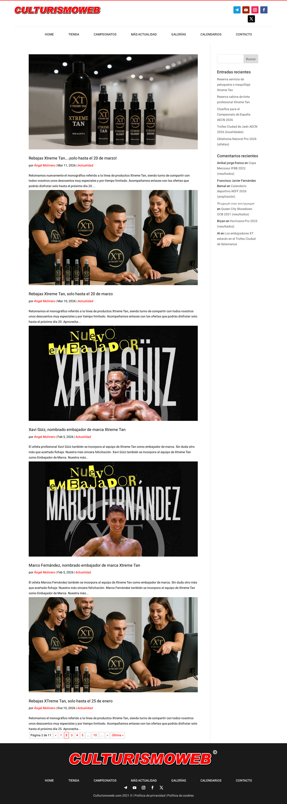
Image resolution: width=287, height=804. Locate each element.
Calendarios (210, 35)
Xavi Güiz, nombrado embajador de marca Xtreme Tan (77, 430)
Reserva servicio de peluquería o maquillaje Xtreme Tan (233, 84)
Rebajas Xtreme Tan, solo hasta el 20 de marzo (71, 294)
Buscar (251, 59)
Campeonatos (105, 35)
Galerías (178, 35)
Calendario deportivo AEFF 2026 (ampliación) (231, 191)
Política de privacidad (150, 795)
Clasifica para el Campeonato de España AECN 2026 (233, 114)
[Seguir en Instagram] (255, 9)
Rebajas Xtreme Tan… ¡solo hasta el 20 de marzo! (73, 158)
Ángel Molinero (44, 165)
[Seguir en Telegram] (237, 9)
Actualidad (85, 165)
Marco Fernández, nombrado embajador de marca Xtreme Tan (84, 565)
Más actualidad (144, 35)
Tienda (73, 35)
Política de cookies (180, 795)
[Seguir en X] (251, 18)
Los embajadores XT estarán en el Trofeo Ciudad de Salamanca (236, 239)
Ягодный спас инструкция (235, 203)
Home (49, 35)
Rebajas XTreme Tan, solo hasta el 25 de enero (71, 701)
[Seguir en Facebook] (263, 9)
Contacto (244, 35)
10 (95, 735)
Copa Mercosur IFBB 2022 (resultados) (236, 168)
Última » (118, 735)
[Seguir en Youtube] (246, 9)
